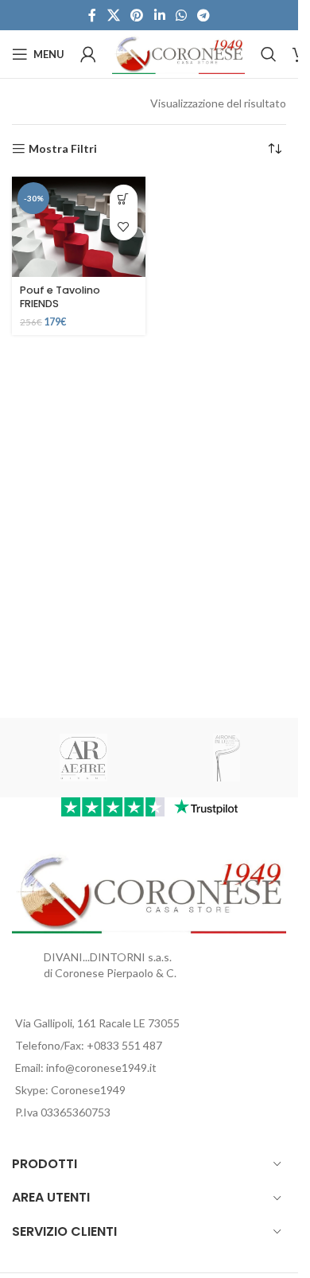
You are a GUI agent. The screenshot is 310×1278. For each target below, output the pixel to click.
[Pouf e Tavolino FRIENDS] (78, 227)
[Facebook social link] (92, 15)
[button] (124, 198)
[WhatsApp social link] (181, 15)
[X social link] (113, 15)
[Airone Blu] (226, 757)
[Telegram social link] (203, 15)
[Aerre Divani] (83, 757)
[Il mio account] (88, 54)
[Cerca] (269, 54)
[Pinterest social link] (137, 15)
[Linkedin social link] (159, 15)
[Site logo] (178, 53)
